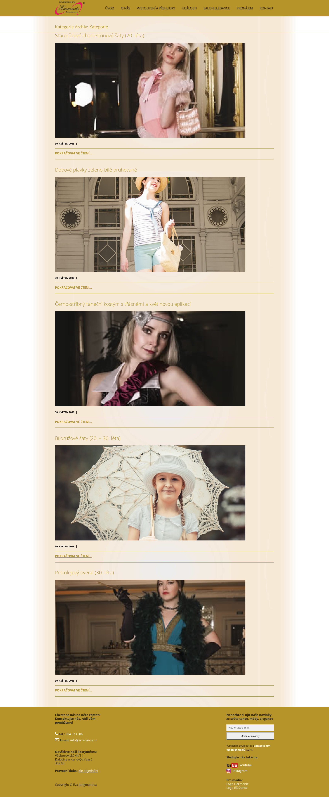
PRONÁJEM (245, 8)
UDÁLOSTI (189, 8)
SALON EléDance (217, 8)
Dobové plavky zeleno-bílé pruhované (96, 169)
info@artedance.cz (83, 740)
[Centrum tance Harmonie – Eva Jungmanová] (85, 6)
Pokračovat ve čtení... (73, 153)
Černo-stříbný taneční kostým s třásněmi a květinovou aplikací (123, 304)
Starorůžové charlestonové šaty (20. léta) (99, 35)
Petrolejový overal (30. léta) (84, 572)
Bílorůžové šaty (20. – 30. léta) (88, 438)
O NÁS (125, 8)
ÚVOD (109, 8)
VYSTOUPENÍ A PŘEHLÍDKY (156, 8)
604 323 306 (74, 734)
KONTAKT (266, 8)
